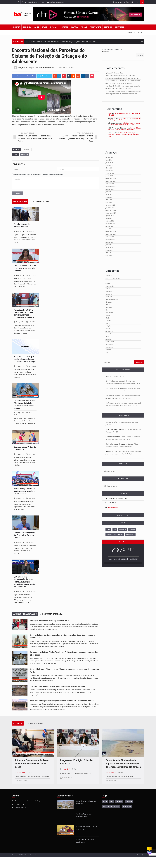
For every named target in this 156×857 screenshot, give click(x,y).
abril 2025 (108, 200)
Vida (106, 352)
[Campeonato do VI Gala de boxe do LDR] (25, 437)
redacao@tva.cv (113, 507)
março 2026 (109, 170)
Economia (27, 27)
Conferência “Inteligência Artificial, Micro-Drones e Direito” (24, 535)
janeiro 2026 (109, 176)
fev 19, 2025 (32, 366)
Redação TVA (22, 67)
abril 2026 (108, 168)
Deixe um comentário (66, 67)
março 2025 (109, 202)
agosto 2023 (109, 226)
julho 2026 (108, 160)
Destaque (24, 154)
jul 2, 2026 (32, 322)
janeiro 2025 (109, 208)
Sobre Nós (108, 27)
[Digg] (83, 76)
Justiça (107, 305)
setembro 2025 (110, 186)
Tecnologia (109, 344)
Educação (53, 27)
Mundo (36, 27)
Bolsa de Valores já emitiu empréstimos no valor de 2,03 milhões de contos (61, 701)
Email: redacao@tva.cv (56, 2)
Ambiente (108, 275)
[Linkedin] (59, 76)
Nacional (27, 149)
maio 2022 (108, 250)
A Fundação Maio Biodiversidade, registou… (120, 776)
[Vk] (87, 76)
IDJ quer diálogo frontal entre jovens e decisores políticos (124, 128)
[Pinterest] (64, 76)
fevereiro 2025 (110, 205)
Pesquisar (105, 51)
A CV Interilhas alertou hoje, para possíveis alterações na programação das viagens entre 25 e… (61, 42)
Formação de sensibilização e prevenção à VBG (50, 621)
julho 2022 (108, 245)
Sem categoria (110, 334)
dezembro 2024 (110, 210)
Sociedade (108, 339)
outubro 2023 (110, 221)
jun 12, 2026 (32, 275)
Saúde (44, 27)
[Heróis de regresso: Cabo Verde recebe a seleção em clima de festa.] (25, 478)
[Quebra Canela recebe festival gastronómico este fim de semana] (19, 690)
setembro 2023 (110, 223)
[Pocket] (92, 76)
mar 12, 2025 (32, 231)
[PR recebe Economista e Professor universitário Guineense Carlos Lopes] (33, 743)
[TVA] (22, 14)
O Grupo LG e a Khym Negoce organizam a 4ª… (75, 773)
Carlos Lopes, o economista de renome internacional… (32, 776)
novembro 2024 (110, 213)
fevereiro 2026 (110, 173)
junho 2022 (109, 247)
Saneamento (130, 534)
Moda (107, 310)
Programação (95, 27)
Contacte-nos (120, 27)
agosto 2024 (109, 216)
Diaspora (132, 530)
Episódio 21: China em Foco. (114, 73)
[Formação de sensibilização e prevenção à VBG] (19, 624)
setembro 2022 (110, 239)
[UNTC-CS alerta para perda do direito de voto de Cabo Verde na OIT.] (25, 256)
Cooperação (109, 286)
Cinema (107, 283)
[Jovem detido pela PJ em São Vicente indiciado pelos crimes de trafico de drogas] (25, 390)
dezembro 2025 (110, 178)
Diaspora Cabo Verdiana (115, 534)
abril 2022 (108, 253)
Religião (108, 326)
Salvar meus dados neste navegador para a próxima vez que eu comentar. (38, 174)
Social (107, 336)
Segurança (109, 331)
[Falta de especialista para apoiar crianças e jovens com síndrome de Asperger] (25, 346)
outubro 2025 (110, 184)
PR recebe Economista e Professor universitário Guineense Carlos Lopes (32, 763)
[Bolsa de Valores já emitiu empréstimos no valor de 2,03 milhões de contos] (19, 704)
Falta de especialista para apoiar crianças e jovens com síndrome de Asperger (25, 359)
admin (110, 113)
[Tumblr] (69, 76)
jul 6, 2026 (32, 498)
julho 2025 (108, 192)
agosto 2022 (109, 242)
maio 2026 (108, 165)
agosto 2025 (109, 189)
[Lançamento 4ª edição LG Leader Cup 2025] (78, 743)
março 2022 (109, 255)
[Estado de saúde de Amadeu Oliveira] (25, 214)
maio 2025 (108, 197)
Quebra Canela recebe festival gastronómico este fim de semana (57, 686)
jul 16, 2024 (32, 542)
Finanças (108, 302)
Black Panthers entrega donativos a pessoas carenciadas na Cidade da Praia (123, 134)
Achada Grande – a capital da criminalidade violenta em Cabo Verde (124, 124)
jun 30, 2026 (32, 591)
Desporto (64, 27)
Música (107, 318)
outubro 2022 (110, 237)
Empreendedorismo (111, 299)
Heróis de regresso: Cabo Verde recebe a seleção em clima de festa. (25, 491)
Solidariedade (109, 342)
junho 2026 (109, 162)
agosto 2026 (109, 157)
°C (132, 549)
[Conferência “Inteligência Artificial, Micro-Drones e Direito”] (25, 522)
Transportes (109, 347)
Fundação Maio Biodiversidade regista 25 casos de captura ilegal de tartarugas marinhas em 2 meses (123, 763)
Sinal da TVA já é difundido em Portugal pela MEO (124, 114)
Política (16, 27)
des (115, 530)
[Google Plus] (55, 76)
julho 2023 (108, 229)
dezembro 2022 (110, 231)
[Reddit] (73, 76)
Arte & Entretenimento (112, 278)
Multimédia (109, 313)
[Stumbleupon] (78, 76)
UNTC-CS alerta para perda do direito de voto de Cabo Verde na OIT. (25, 268)
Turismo (108, 350)
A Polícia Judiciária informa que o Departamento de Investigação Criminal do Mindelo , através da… (25, 421)
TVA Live (84, 27)
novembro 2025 (110, 181)
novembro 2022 (110, 234)
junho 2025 (109, 194)
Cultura (74, 27)
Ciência (107, 281)
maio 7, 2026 (32, 454)
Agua (108, 530)
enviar (17, 193)
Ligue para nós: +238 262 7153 (33, 2)
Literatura (108, 307)
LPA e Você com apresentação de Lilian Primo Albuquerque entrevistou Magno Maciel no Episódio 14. (24, 582)
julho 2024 (108, 218)
